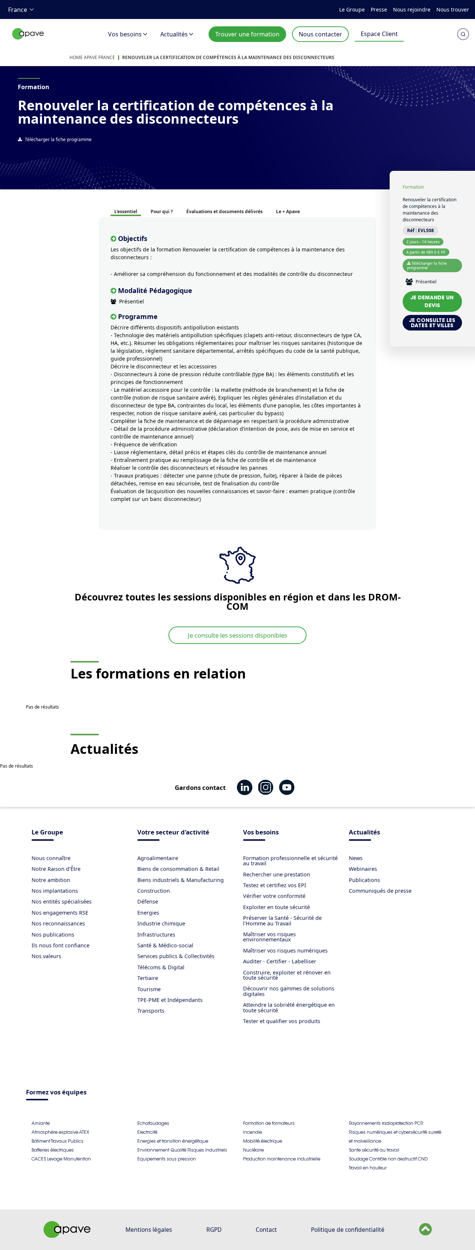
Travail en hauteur (368, 1168)
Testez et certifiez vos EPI (274, 885)
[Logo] (28, 42)
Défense (147, 901)
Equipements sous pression (166, 1159)
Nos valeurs (46, 956)
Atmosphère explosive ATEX (60, 1132)
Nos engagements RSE (60, 912)
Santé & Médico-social (165, 945)
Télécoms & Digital (160, 967)
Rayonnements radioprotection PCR (386, 1123)
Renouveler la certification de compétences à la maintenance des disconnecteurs (228, 57)
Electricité (147, 1132)
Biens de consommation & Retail (178, 868)
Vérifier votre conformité (274, 895)
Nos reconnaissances (58, 923)
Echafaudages (153, 1123)
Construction (153, 890)
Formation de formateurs (269, 1123)
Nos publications (53, 934)
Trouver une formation (247, 34)
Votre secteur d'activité (173, 832)
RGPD (214, 1229)
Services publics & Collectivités (175, 956)
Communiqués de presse (380, 890)
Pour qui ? (162, 211)
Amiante (41, 1123)
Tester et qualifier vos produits (281, 1021)
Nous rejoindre (411, 9)
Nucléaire (253, 1150)
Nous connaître (51, 858)
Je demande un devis (432, 301)
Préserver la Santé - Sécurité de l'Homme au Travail (282, 920)
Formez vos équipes (56, 1092)
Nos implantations (55, 890)
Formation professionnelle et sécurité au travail (290, 861)
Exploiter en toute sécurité (276, 907)
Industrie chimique (161, 923)
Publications (364, 879)
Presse (379, 9)
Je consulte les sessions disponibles (237, 635)
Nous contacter (320, 34)
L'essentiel (125, 211)
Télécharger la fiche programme (58, 139)
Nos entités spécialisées (62, 901)
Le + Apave (288, 211)
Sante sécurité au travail (374, 1150)
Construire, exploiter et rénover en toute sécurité (287, 975)
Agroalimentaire (157, 858)
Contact (266, 1229)
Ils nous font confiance (60, 945)
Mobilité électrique (262, 1141)
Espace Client (379, 34)
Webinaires (363, 868)
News (356, 858)
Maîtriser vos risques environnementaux (269, 937)
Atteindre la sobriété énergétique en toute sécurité (289, 1007)
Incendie (252, 1132)
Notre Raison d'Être (56, 868)
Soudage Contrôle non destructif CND (388, 1159)
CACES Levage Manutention (61, 1159)
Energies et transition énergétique (172, 1141)
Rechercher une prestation (276, 874)
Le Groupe (352, 9)
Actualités (174, 34)
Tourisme (149, 989)
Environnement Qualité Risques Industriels (182, 1150)
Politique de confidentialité (347, 1229)
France (17, 10)
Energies (148, 912)
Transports (150, 1010)
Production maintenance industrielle (281, 1159)
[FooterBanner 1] (67, 1235)
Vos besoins (125, 34)
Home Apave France (92, 57)
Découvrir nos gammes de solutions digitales (288, 991)
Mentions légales (148, 1229)
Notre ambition (51, 879)
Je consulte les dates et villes (432, 323)
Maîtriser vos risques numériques (285, 950)
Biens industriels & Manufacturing (180, 879)
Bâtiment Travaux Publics (57, 1141)
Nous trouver (452, 9)
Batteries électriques (53, 1150)
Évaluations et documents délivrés (224, 211)
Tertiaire (147, 978)
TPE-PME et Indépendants (170, 999)
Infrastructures (156, 934)
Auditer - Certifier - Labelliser (279, 961)
